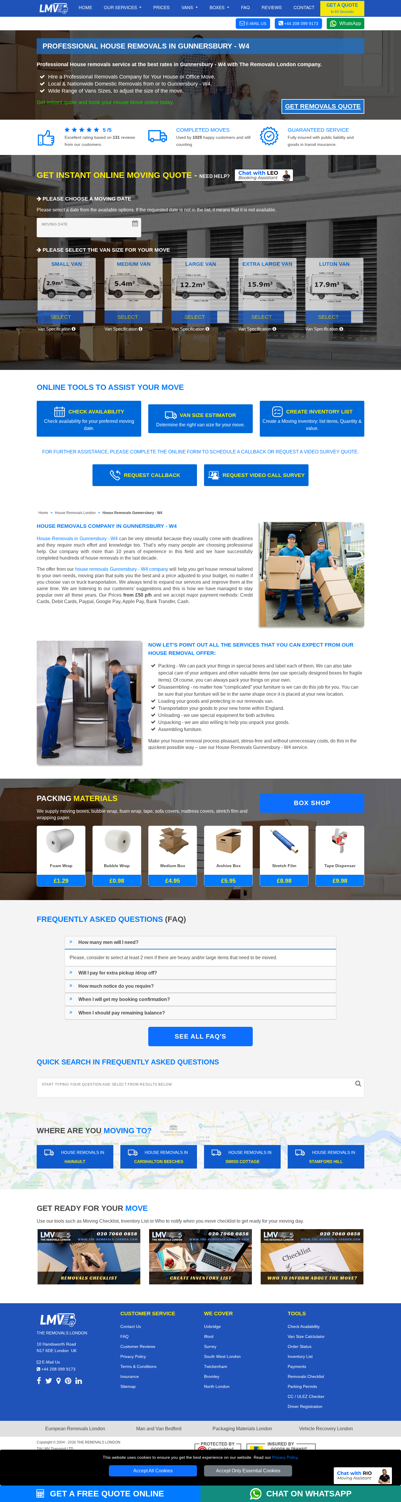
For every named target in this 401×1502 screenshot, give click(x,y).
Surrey (210, 1346)
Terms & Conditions (138, 1366)
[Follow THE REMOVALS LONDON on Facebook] (39, 1381)
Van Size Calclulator (306, 1336)
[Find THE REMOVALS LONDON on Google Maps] (58, 1381)
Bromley (211, 1376)
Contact (304, 7)
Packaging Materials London (242, 1428)
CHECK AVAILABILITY (89, 420)
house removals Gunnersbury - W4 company (121, 569)
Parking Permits (302, 1386)
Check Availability (304, 1326)
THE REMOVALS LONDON (98, 1442)
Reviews (272, 7)
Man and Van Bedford (158, 1428)
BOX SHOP (312, 803)
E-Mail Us (50, 1362)
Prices (161, 7)
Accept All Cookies (153, 1470)
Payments (297, 1366)
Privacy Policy (284, 1457)
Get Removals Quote (323, 106)
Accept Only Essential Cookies (248, 1470)
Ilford (208, 1336)
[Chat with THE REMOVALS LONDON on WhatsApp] (258, 1494)
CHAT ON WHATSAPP (309, 1493)
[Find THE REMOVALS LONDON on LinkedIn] (78, 1381)
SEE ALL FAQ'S (200, 1036)
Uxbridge (212, 1326)
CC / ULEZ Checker (306, 1396)
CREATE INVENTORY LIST (312, 420)
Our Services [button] (121, 7)
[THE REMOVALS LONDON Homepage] (53, 8)
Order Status (299, 1346)
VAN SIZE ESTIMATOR (200, 419)
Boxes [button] (218, 7)
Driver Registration (305, 1406)
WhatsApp (350, 23)
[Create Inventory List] (200, 1256)
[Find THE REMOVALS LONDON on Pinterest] (68, 1381)
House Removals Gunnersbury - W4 (132, 513)
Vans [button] (187, 7)
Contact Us (130, 1326)
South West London (222, 1356)
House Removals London (75, 513)
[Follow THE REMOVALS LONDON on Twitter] (48, 1381)
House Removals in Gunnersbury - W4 (77, 538)
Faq (245, 7)
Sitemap (128, 1386)
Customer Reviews (137, 1346)
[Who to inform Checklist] (312, 1256)
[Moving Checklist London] (89, 1256)
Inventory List (300, 1356)
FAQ (124, 1336)
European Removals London (75, 1428)
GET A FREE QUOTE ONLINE (106, 1493)
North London (217, 1386)
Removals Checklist (306, 1376)
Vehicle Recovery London (326, 1428)
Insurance (129, 1376)
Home (85, 7)
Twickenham (215, 1366)
